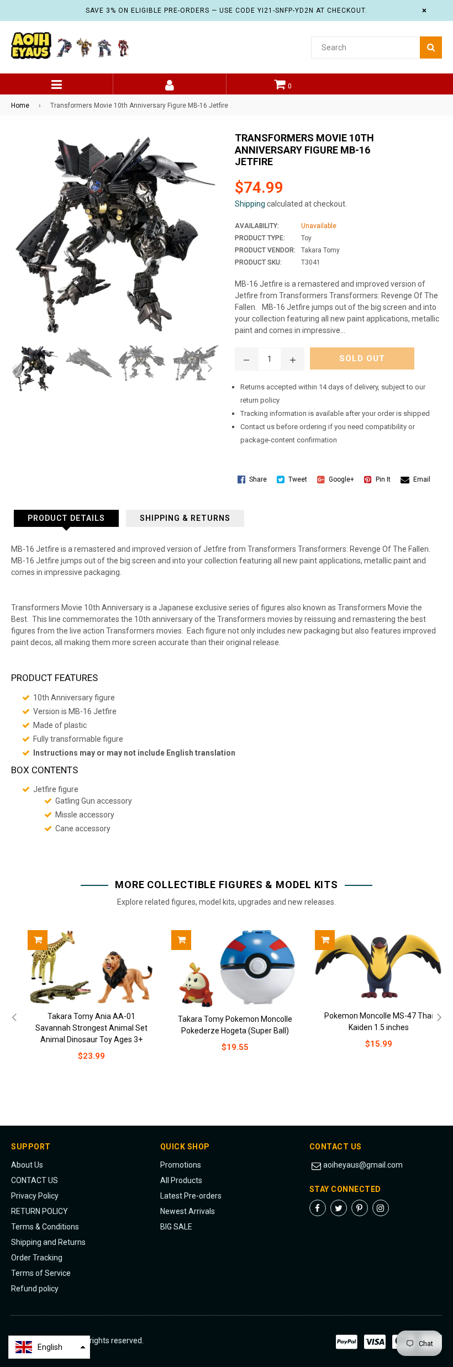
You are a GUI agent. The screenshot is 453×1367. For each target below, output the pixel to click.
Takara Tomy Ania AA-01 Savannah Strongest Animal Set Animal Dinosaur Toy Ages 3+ (91, 1028)
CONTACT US (34, 1180)
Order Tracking (36, 1257)
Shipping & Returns (185, 518)
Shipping (250, 203)
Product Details (66, 518)
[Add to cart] (38, 940)
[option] (32, 369)
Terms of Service (41, 1273)
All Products (181, 1180)
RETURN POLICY (39, 1211)
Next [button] (210, 369)
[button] (49, 1347)
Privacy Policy (35, 1195)
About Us (27, 1164)
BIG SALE (176, 1226)
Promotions (180, 1164)
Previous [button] (14, 369)
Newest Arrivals (187, 1211)
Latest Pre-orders (191, 1195)
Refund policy (35, 1288)
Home (20, 105)
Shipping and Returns (48, 1242)
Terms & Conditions (45, 1226)
